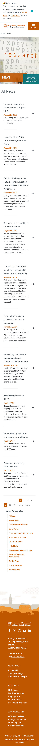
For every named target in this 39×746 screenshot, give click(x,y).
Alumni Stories (14, 520)
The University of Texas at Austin (18, 736)
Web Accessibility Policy (22, 740)
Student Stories (14, 570)
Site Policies (9, 740)
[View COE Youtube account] (25, 631)
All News (12, 516)
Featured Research (15, 542)
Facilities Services (16, 693)
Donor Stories (14, 529)
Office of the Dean (16, 716)
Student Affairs (15, 653)
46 (10, 505)
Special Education (15, 565)
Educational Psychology (17, 538)
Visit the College (15, 673)
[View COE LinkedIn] (30, 631)
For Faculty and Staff (17, 703)
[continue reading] (32, 113)
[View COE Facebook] (9, 631)
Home (3, 33)
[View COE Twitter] (14, 631)
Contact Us (13, 670)
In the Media (13, 546)
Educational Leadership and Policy (21, 533)
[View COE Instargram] (19, 631)
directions (15, 15)
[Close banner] (35, 11)
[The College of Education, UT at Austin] (14, 26)
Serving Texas (14, 561)
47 (14, 505)
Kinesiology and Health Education (20, 550)
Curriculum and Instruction (18, 525)
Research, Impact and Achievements (16, 556)
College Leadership (17, 719)
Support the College (17, 676)
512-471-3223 (17, 657)
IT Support (13, 690)
